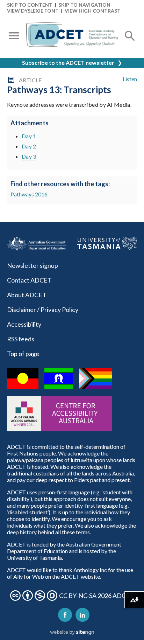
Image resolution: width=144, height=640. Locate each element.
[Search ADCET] (130, 44)
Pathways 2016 (29, 194)
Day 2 (29, 146)
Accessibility (24, 324)
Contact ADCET (29, 280)
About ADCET (26, 295)
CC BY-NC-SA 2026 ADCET (96, 595)
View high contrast (93, 11)
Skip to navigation (84, 5)
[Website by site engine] (72, 632)
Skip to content (29, 5)
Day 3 (29, 156)
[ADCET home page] (72, 36)
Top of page (23, 353)
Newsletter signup (32, 265)
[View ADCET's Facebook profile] (65, 615)
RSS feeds (20, 339)
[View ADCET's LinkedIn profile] (82, 615)
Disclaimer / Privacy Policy (42, 309)
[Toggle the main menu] (14, 36)
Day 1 (29, 136)
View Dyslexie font (33, 11)
